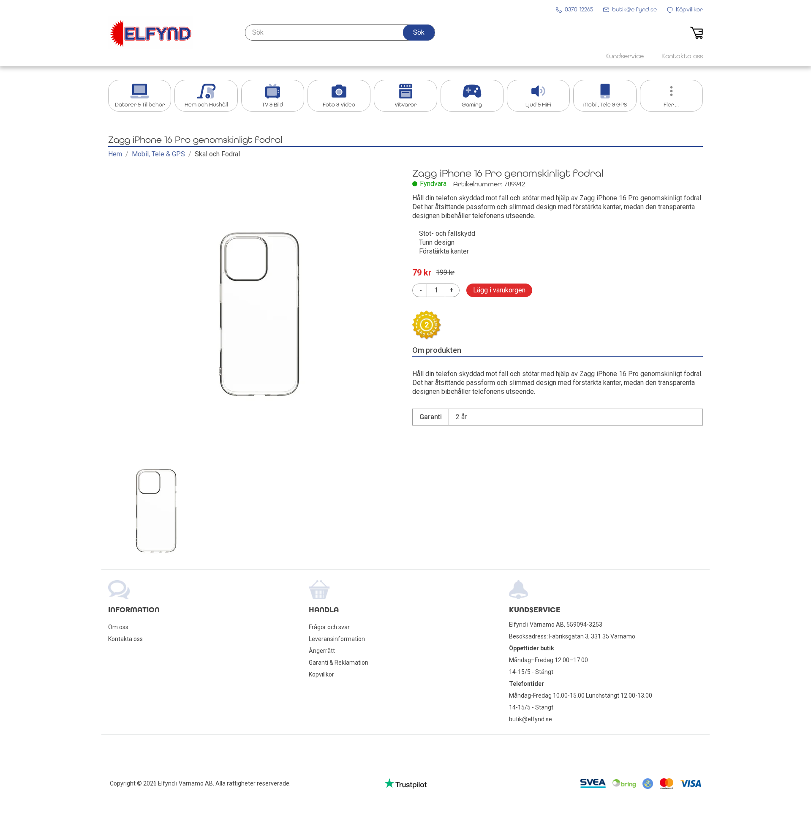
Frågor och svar (329, 627)
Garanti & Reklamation (338, 662)
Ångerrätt (322, 650)
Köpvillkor (321, 674)
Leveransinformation (337, 639)
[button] (419, 33)
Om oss (118, 627)
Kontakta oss (125, 639)
